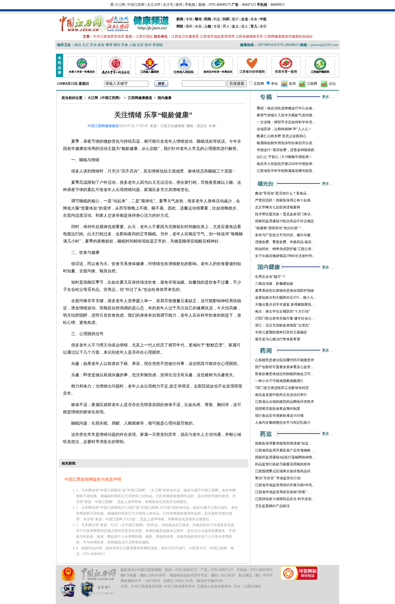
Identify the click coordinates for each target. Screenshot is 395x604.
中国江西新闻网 (149, 570)
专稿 (189, 19)
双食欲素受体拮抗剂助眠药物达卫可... (284, 374)
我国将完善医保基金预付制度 (277, 409)
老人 (244, 26)
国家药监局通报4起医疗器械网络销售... (285, 457)
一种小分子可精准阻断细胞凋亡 (279, 381)
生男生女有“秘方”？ (270, 277)
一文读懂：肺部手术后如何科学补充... (286, 122)
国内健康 (164, 98)
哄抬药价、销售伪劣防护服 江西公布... (284, 249)
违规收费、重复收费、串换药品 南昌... (284, 242)
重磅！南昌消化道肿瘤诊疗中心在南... (286, 108)
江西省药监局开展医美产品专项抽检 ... (284, 450)
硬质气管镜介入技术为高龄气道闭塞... (286, 115)
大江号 (168, 5)
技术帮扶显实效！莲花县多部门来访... (284, 214)
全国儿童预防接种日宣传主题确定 (281, 332)
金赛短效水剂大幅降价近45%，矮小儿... (285, 297)
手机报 (190, 5)
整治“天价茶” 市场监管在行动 (277, 478)
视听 (189, 26)
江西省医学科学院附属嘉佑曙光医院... (286, 171)
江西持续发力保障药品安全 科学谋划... (284, 499)
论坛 (332, 84)
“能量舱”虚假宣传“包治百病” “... (279, 228)
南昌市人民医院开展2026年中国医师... (286, 164)
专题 (216, 26)
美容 (263, 26)
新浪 (292, 84)
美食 (253, 19)
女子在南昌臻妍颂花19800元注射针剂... (285, 256)
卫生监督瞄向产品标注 (272, 506)
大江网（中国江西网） (105, 98)
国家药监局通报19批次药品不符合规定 (284, 221)
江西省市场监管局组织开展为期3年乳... (285, 485)
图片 (235, 19)
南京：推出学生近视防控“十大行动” (282, 311)
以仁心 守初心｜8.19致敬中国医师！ (284, 157)
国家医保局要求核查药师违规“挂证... (283, 443)
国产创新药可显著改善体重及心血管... (284, 367)
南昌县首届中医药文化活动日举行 (281, 395)
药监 (216, 19)
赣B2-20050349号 (153, 575)
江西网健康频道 (140, 98)
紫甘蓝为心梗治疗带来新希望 (277, 339)
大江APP (153, 5)
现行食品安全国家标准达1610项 (279, 416)
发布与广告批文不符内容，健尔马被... (284, 235)
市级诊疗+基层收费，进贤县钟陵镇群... (287, 150)
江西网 (312, 84)
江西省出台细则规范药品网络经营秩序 (284, 402)
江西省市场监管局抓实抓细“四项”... (282, 492)
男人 (226, 26)
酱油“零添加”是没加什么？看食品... (282, 193)
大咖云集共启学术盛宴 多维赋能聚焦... (284, 304)
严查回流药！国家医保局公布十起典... (284, 200)
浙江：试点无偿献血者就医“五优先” (282, 325)
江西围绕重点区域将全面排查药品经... (284, 471)
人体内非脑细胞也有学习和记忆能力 (283, 423)
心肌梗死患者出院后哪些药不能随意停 (284, 360)
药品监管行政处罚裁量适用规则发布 (283, 464)
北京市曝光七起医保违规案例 (277, 207)
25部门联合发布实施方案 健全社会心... (284, 318)
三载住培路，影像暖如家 (274, 284)
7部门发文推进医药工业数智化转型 (282, 388)
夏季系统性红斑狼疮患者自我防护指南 (284, 291)
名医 (198, 26)
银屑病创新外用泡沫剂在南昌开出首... (286, 143)
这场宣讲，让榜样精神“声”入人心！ (284, 129)
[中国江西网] (98, 574)
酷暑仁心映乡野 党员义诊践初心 (281, 136)
